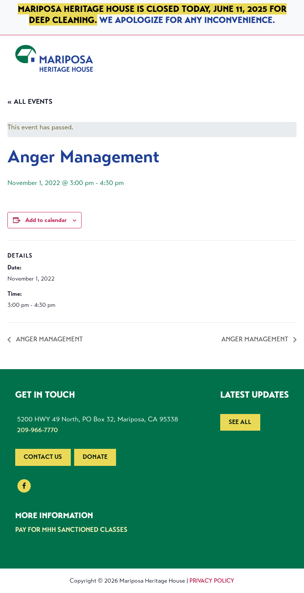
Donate (95, 457)
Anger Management (48, 339)
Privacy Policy (211, 580)
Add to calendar (46, 219)
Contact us (43, 457)
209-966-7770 (37, 430)
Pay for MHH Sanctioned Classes (71, 530)
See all (240, 422)
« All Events (30, 101)
